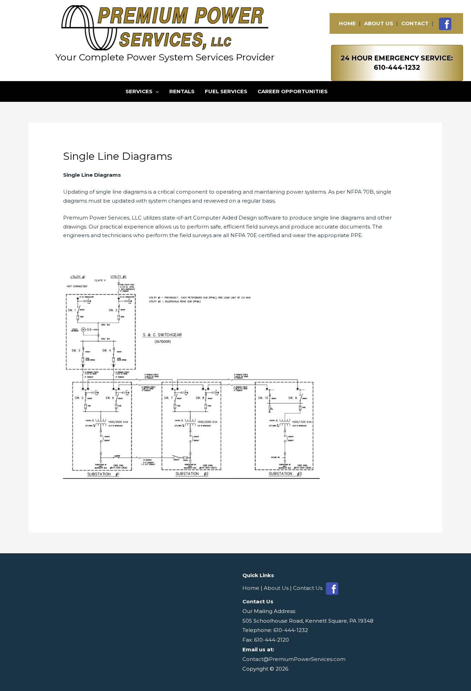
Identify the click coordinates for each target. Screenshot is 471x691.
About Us (378, 23)
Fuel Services (226, 91)
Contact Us (307, 588)
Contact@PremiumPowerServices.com (293, 659)
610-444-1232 (397, 67)
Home (347, 23)
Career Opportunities (293, 91)
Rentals (181, 91)
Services (139, 91)
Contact (415, 23)
